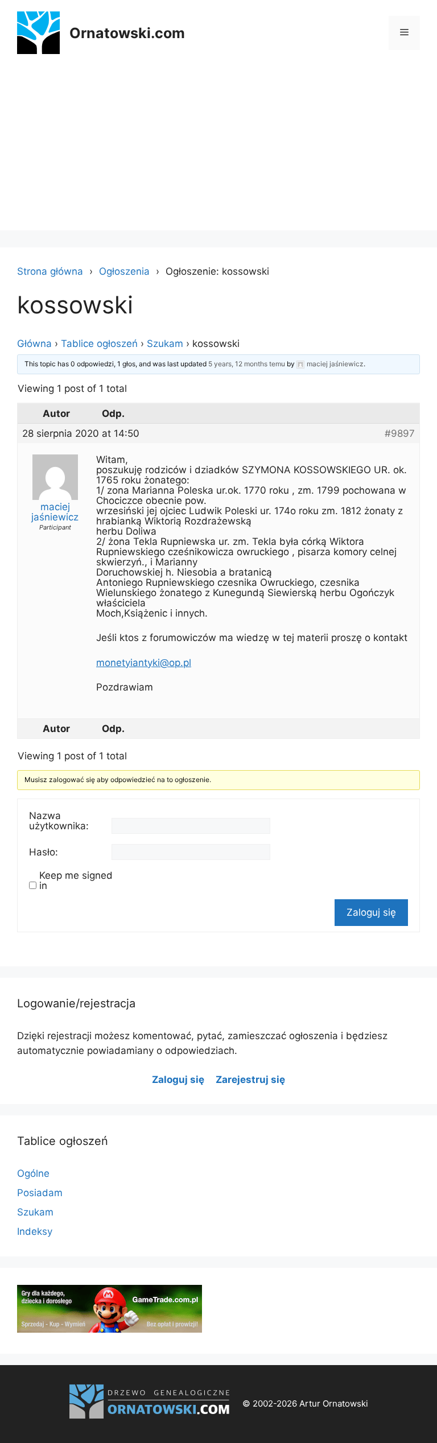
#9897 (400, 433)
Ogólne (33, 1173)
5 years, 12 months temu (246, 363)
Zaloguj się (371, 912)
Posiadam (40, 1192)
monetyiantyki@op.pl (143, 662)
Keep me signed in (76, 880)
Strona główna (50, 271)
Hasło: (43, 852)
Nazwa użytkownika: (59, 821)
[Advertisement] (218, 150)
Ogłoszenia (124, 271)
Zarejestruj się (250, 1079)
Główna (34, 343)
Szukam (165, 343)
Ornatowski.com (127, 33)
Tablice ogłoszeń (99, 343)
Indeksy (34, 1231)
